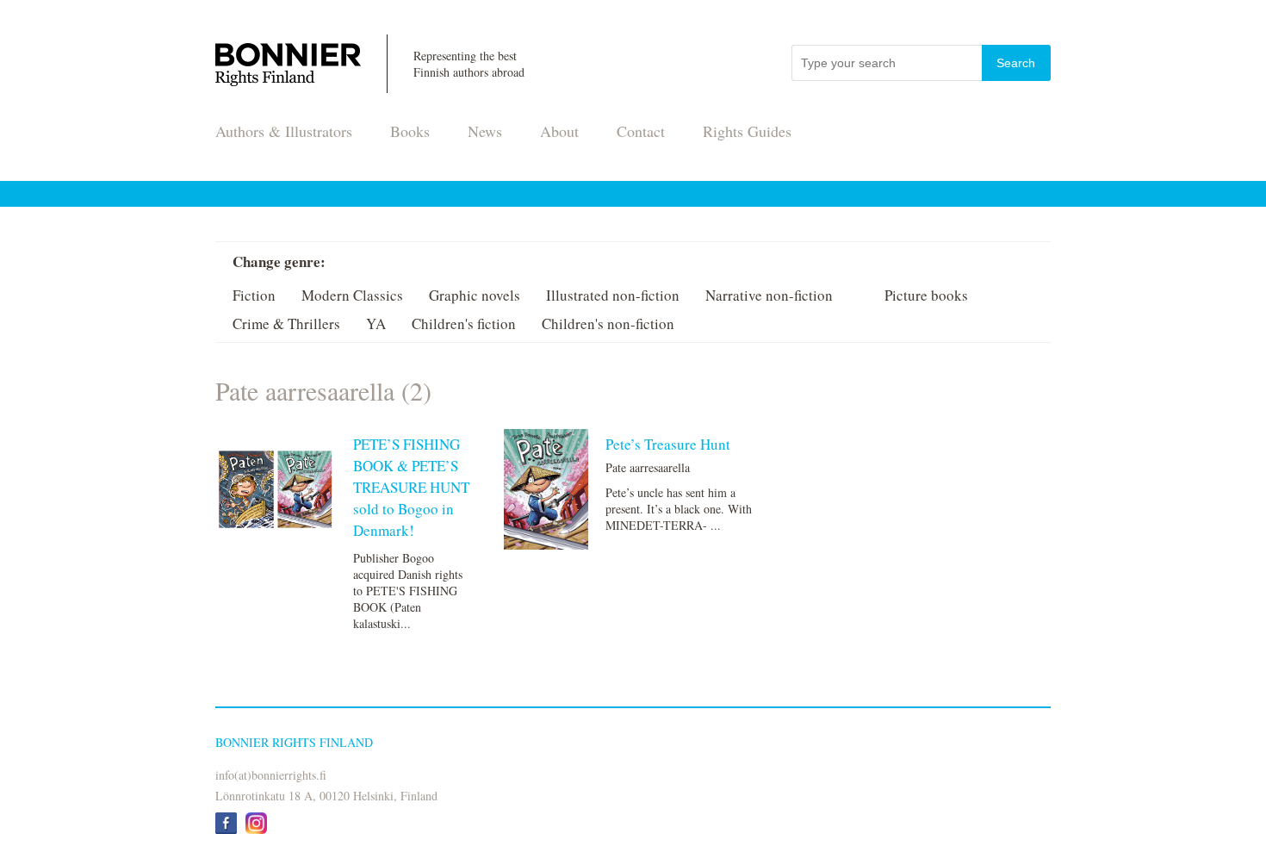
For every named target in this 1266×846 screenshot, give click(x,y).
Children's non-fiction (608, 323)
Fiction (254, 295)
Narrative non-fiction (769, 295)
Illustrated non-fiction (613, 295)
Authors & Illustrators (283, 131)
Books (410, 131)
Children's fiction (464, 323)
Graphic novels (474, 295)
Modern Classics (352, 295)
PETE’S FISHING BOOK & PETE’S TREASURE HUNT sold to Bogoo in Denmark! (411, 487)
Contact (641, 131)
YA (376, 323)
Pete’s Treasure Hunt (667, 444)
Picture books (926, 295)
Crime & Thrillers (286, 323)
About (559, 131)
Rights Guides (747, 131)
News (485, 131)
